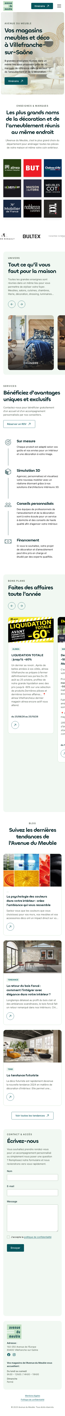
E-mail (10, 1186)
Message (12, 1201)
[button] (58, 6)
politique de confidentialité (37, 1237)
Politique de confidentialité (32, 1400)
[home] (8, 6)
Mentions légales (32, 1396)
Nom (9, 1171)
